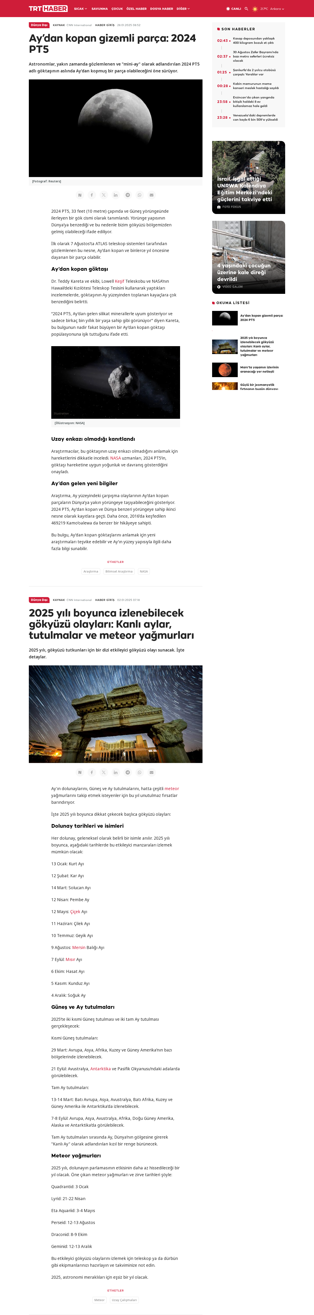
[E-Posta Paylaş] (151, 195)
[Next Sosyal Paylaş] (80, 195)
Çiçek (75, 911)
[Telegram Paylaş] (127, 195)
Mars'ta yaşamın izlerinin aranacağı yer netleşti (259, 369)
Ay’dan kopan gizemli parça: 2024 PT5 (261, 318)
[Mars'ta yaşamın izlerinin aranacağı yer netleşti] (225, 370)
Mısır (70, 959)
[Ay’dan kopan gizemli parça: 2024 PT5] (225, 318)
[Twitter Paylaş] (104, 195)
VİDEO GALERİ (233, 287)
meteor (171, 788)
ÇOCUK (117, 9)
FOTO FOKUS (232, 207)
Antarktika (100, 1069)
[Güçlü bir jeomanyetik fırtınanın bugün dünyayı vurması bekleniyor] (225, 389)
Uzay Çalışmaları (124, 1300)
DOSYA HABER (161, 9)
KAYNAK (59, 25)
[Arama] (248, 9)
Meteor (99, 1300)
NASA (115, 458)
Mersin (78, 947)
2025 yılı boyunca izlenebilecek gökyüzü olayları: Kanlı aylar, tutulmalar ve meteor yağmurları (257, 347)
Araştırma (91, 571)
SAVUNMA (100, 9)
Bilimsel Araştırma (119, 571)
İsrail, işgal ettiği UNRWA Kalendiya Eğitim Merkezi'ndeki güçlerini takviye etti (244, 189)
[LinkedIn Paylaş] (116, 195)
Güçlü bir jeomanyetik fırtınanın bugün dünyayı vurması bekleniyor (259, 389)
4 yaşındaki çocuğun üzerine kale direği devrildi (244, 272)
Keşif (119, 281)
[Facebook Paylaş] (92, 195)
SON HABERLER (238, 29)
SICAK (79, 9)
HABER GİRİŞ (105, 25)
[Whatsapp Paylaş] (139, 195)
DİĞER (181, 9)
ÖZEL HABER (136, 9)
